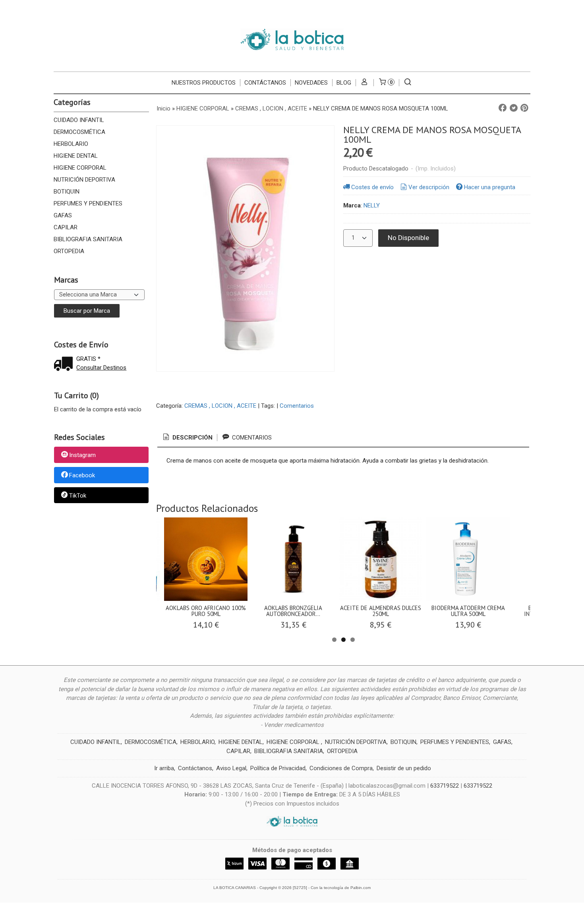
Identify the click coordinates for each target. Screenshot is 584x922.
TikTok (77, 495)
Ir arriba (164, 768)
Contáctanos (195, 768)
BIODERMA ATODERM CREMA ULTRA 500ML (468, 611)
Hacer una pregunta (489, 187)
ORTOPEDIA (69, 251)
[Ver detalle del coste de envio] (65, 364)
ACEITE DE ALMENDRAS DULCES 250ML (380, 611)
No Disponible (408, 238)
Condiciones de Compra (341, 768)
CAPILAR (65, 227)
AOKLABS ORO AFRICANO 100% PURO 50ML (206, 611)
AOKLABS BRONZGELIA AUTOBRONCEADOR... (293, 611)
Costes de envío (372, 187)
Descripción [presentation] (192, 437)
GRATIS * (88, 358)
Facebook (82, 475)
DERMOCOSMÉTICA (79, 132)
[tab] (187, 437)
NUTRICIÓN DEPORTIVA (84, 179)
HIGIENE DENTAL (76, 155)
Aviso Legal (231, 768)
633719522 (444, 785)
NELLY (372, 205)
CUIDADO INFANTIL (79, 120)
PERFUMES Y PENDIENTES (88, 203)
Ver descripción (428, 187)
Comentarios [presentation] (251, 437)
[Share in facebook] (502, 108)
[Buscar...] (408, 83)
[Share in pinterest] (524, 108)
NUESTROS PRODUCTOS (204, 82)
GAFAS (63, 215)
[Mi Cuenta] (364, 83)
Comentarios (297, 405)
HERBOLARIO (71, 143)
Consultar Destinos (101, 367)
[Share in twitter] (513, 108)
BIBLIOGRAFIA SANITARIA (88, 239)
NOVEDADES (311, 82)
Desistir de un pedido (404, 768)
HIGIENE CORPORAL (80, 167)
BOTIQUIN (66, 191)
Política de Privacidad (278, 768)
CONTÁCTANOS (265, 82)
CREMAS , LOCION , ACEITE (220, 405)
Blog (343, 82)
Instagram (82, 455)
